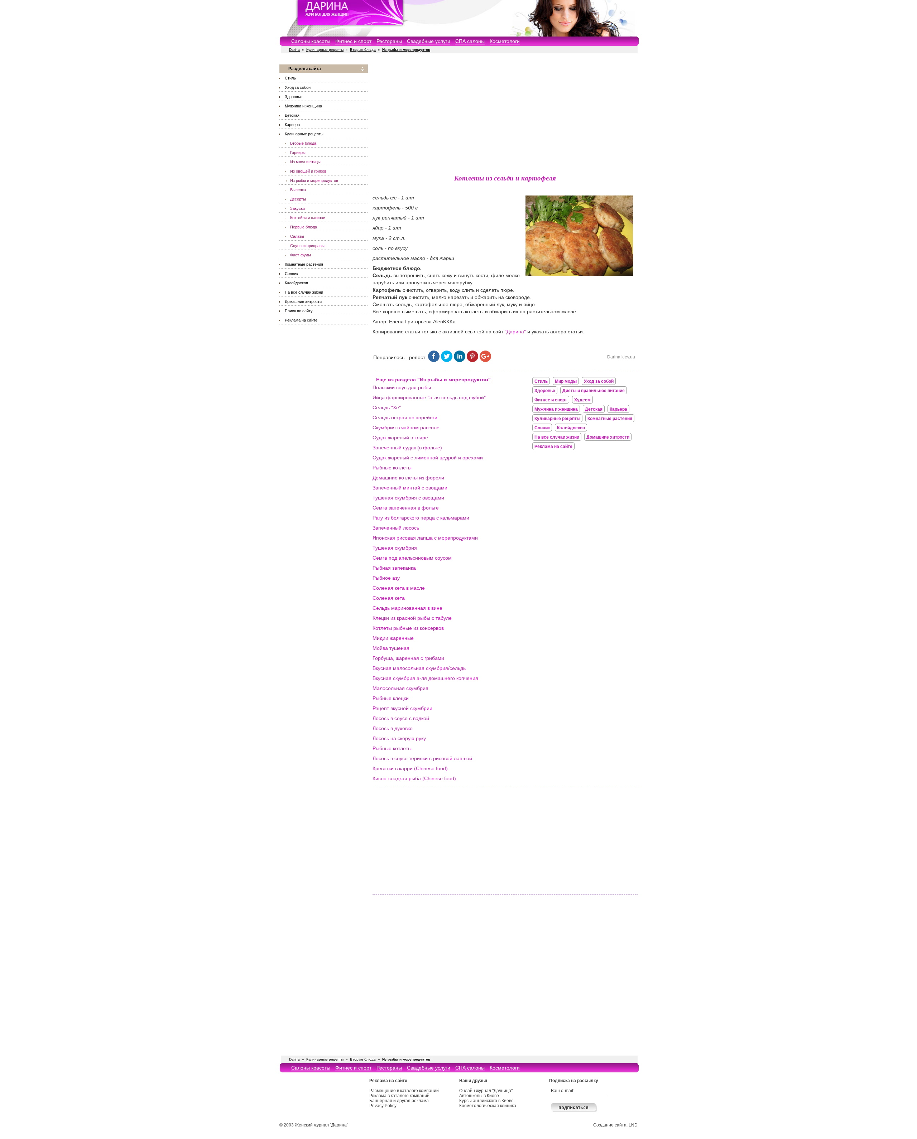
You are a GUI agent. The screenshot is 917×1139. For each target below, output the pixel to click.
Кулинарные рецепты (325, 50)
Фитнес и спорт (353, 41)
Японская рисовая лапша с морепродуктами (425, 538)
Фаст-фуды (300, 255)
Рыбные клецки (391, 698)
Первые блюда (303, 227)
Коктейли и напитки (307, 218)
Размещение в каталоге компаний (404, 1090)
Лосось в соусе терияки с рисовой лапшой (422, 758)
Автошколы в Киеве (479, 1095)
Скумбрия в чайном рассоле (406, 427)
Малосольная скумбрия (400, 688)
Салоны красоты (310, 41)
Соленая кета (389, 598)
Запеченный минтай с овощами (410, 488)
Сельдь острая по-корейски (405, 417)
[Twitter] (446, 360)
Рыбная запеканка (394, 568)
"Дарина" (515, 331)
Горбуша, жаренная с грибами (408, 658)
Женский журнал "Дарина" (321, 1125)
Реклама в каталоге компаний (399, 1095)
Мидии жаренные (393, 638)
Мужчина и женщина (303, 106)
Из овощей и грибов (308, 171)
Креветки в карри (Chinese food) (410, 768)
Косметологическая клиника (487, 1105)
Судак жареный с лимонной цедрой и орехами (428, 457)
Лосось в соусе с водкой (401, 718)
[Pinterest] (472, 360)
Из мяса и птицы (305, 162)
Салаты (297, 236)
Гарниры (298, 152)
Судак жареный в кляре (400, 437)
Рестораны (389, 41)
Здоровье (293, 97)
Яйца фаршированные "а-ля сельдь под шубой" (429, 397)
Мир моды (566, 381)
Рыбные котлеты (392, 467)
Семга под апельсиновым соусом (412, 558)
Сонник (291, 273)
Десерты (298, 199)
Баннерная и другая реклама (399, 1100)
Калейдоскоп (296, 283)
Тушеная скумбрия (395, 548)
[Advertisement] (505, 114)
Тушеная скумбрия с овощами (408, 498)
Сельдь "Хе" (387, 407)
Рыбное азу (386, 578)
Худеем (582, 399)
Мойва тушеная (391, 648)
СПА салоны (470, 41)
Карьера (292, 124)
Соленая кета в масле (399, 588)
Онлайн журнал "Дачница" (486, 1090)
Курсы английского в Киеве (486, 1100)
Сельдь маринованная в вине (407, 608)
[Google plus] (485, 360)
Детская (292, 115)
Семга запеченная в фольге (406, 508)
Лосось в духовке (393, 728)
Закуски (297, 208)
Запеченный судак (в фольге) (407, 447)
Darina (294, 50)
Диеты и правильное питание (593, 390)
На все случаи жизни (304, 292)
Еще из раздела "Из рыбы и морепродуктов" (433, 379)
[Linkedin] (459, 360)
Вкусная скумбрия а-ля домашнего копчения (425, 678)
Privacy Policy (383, 1105)
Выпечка (298, 190)
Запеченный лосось (396, 528)
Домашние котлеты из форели (408, 478)
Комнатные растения (304, 264)
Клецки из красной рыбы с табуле (412, 618)
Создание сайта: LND (615, 1125)
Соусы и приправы (307, 245)
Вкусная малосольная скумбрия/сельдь (419, 668)
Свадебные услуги (428, 41)
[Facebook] (434, 360)
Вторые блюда (363, 50)
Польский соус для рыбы (402, 387)
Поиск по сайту (299, 311)
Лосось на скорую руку (399, 738)
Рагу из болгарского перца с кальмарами (421, 518)
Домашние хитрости (303, 301)
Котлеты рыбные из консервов (408, 628)
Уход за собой (298, 87)
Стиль (290, 78)
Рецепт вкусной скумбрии (402, 708)
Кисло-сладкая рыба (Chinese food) (414, 778)
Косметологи (505, 41)
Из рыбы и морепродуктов (314, 180)
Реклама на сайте (301, 320)
